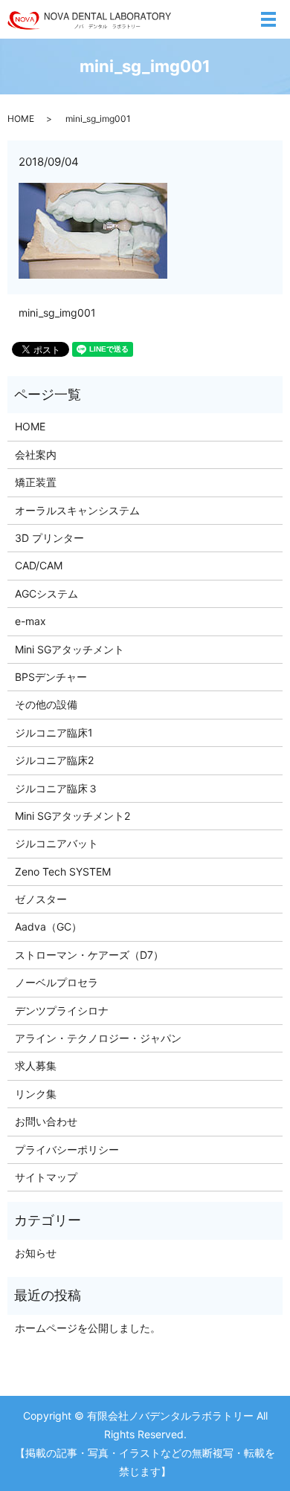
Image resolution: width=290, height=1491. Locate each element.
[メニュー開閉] (268, 19)
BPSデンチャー (51, 676)
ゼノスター (41, 899)
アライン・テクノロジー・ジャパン (98, 1038)
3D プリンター (49, 537)
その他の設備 (46, 704)
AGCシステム (46, 593)
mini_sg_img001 (57, 312)
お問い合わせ (46, 1121)
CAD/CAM (38, 565)
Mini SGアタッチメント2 (72, 815)
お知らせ (36, 1252)
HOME (20, 118)
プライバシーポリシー (67, 1149)
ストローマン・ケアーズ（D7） (89, 954)
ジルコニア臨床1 (54, 732)
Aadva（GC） (48, 926)
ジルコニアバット (56, 843)
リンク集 (36, 1093)
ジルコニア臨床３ (56, 788)
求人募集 (36, 1065)
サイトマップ (46, 1177)
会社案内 (36, 454)
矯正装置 (36, 482)
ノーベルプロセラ (56, 982)
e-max (30, 621)
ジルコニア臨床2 (54, 760)
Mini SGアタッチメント (69, 649)
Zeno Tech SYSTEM (63, 871)
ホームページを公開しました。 (88, 1328)
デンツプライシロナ (62, 1010)
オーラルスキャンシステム (77, 510)
